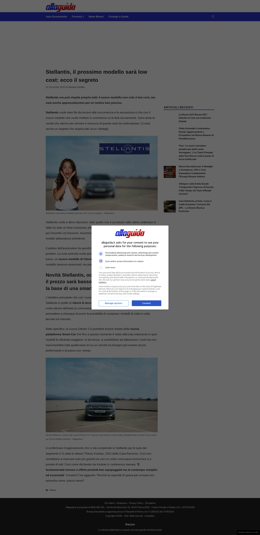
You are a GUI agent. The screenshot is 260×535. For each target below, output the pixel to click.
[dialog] (130, 267)
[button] (130, 267)
